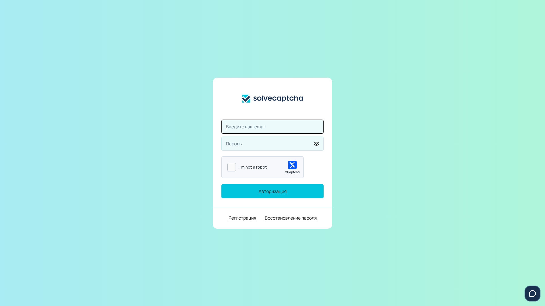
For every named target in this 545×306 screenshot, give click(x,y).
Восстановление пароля (291, 218)
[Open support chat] (532, 293)
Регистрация (242, 218)
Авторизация (273, 191)
